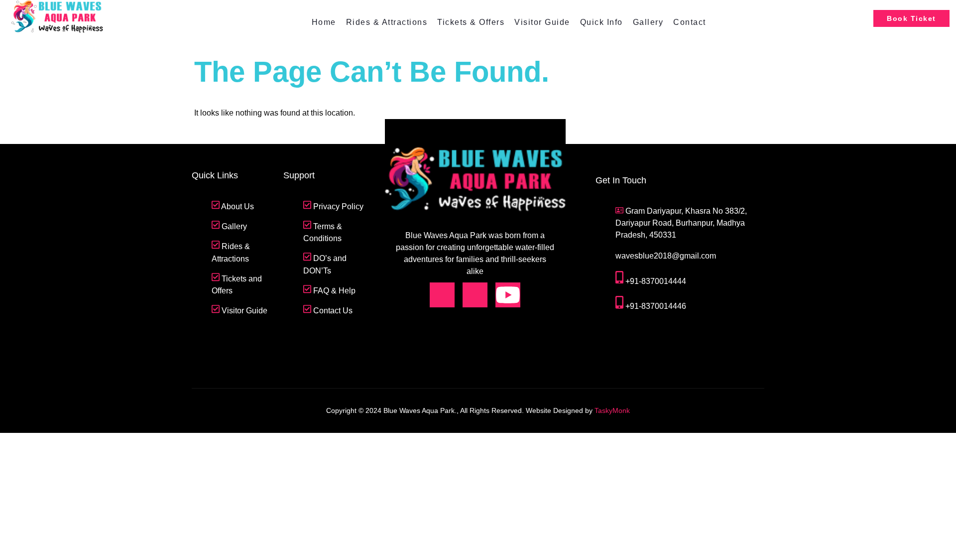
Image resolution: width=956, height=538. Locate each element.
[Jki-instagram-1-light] (475, 294)
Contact (689, 22)
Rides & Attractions (387, 22)
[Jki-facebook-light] (442, 294)
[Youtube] (507, 294)
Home (324, 22)
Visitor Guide (542, 22)
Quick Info (601, 22)
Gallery (648, 22)
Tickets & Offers (470, 22)
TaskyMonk (612, 410)
